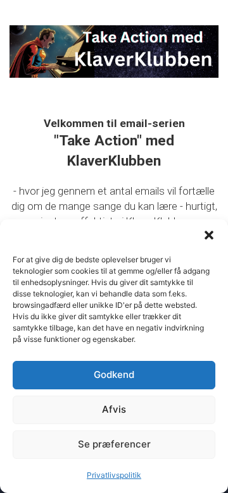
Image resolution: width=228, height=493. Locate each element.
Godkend (114, 374)
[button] (209, 235)
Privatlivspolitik (114, 475)
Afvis (114, 409)
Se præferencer (114, 444)
